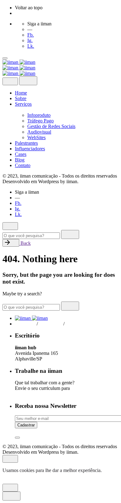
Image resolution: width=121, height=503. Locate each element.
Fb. (30, 35)
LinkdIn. (76, 323)
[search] (70, 234)
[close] (10, 81)
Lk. (30, 46)
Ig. (30, 40)
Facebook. (25, 323)
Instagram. (52, 323)
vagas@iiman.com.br (37, 393)
